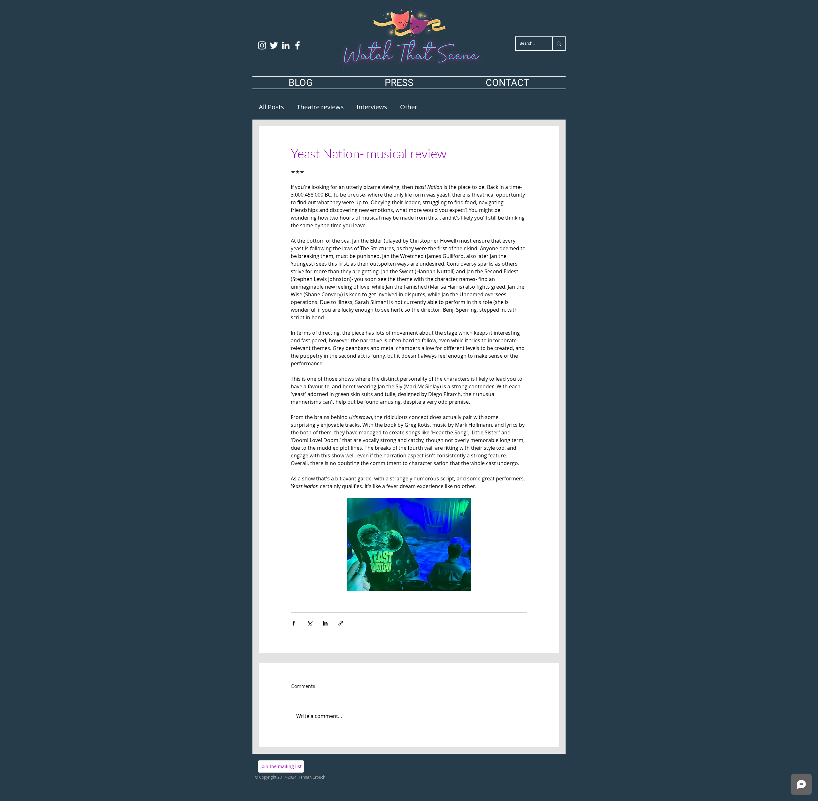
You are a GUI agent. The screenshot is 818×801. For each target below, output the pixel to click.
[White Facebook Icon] (297, 45)
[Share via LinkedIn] (325, 623)
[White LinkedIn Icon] (285, 45)
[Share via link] (341, 623)
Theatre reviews (320, 107)
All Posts (271, 107)
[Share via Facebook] (294, 623)
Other (408, 107)
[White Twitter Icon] (273, 45)
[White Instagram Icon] (262, 45)
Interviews (372, 107)
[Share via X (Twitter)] (309, 623)
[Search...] (558, 43)
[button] (281, 766)
